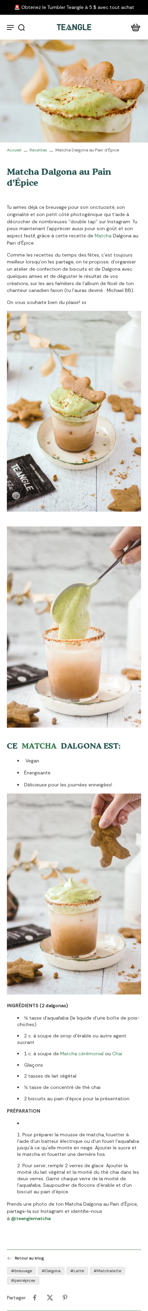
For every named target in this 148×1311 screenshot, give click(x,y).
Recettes (38, 150)
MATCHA (39, 745)
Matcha (103, 235)
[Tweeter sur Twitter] (49, 1297)
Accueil (14, 150)
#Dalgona (51, 1271)
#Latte (77, 1271)
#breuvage (21, 1271)
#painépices (23, 1280)
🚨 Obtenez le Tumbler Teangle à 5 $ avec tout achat (74, 7)
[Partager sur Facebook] (34, 1297)
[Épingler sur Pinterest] (65, 1297)
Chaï (117, 1053)
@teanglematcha (31, 1218)
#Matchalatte (107, 1271)
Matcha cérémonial (82, 1053)
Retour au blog (29, 1258)
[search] (21, 27)
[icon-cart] (133, 27)
